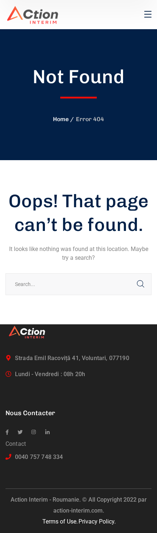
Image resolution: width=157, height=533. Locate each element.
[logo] (35, 14)
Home (61, 119)
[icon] (7, 432)
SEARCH (140, 284)
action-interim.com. (78, 510)
